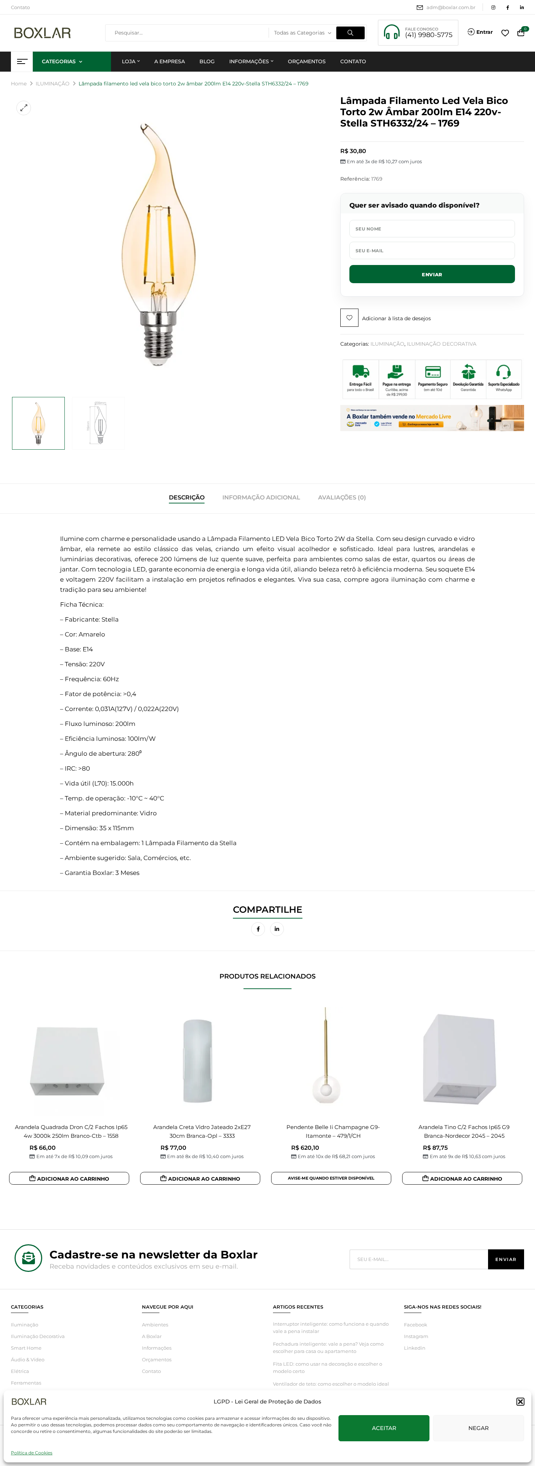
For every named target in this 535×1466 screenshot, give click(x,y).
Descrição (187, 497)
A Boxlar (152, 1336)
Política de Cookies (31, 1452)
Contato (20, 7)
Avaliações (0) (342, 497)
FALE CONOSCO (421, 29)
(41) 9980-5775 (428, 35)
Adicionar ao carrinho (73, 1179)
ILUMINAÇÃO (53, 83)
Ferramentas (26, 1383)
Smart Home (26, 1348)
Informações (156, 1348)
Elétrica (20, 1371)
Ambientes (155, 1325)
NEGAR (478, 1428)
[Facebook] (258, 929)
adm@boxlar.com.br (451, 7)
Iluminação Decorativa (38, 1336)
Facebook (415, 1325)
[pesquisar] (350, 33)
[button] (520, 1401)
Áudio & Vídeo (27, 1359)
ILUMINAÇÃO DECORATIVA (441, 344)
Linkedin (414, 1348)
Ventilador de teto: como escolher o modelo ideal (331, 1384)
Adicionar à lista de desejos (396, 318)
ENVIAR (432, 274)
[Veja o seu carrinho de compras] (521, 33)
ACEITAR (384, 1428)
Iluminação (24, 1325)
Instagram (416, 1336)
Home (19, 83)
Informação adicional (261, 497)
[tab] (187, 498)
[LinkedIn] (277, 929)
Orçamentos (156, 1359)
